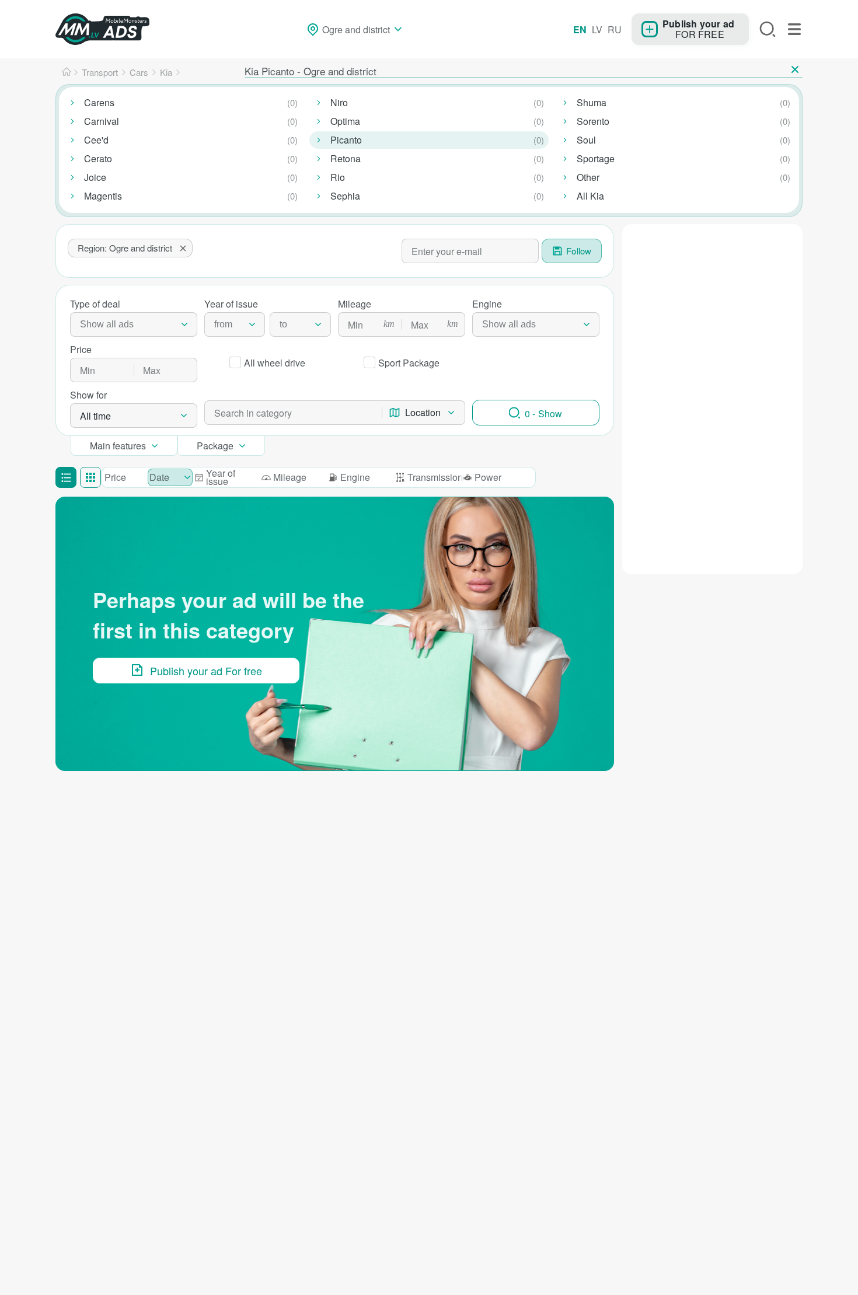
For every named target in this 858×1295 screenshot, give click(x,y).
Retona (345, 158)
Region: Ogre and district (125, 248)
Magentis (103, 196)
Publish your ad (698, 23)
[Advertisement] (712, 297)
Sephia (345, 196)
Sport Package (409, 362)
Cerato (98, 158)
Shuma (591, 102)
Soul (586, 139)
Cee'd (96, 139)
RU (615, 29)
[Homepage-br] (66, 72)
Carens (99, 102)
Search (767, 29)
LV (597, 29)
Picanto (346, 139)
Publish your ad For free (206, 670)
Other (588, 177)
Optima (345, 121)
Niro (339, 102)
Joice (95, 177)
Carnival (101, 121)
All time (95, 416)
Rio (337, 177)
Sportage (596, 158)
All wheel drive (274, 362)
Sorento (593, 121)
